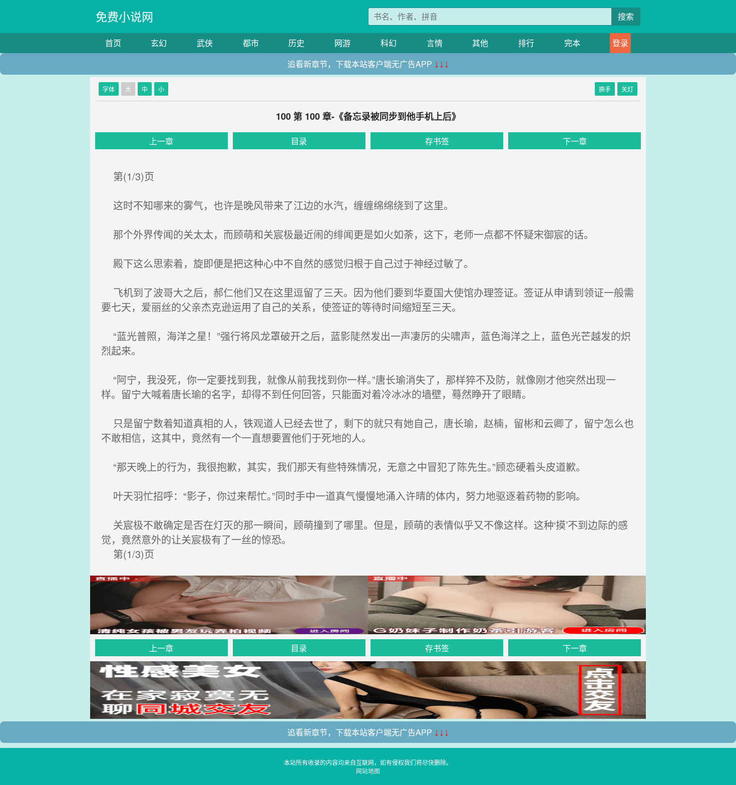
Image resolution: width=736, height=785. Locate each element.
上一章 (161, 141)
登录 (620, 43)
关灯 (627, 89)
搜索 (626, 16)
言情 (435, 43)
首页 (113, 43)
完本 (572, 43)
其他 (480, 43)
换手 (605, 89)
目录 (299, 141)
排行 (526, 43)
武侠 (205, 43)
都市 (251, 43)
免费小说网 (124, 16)
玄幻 (159, 43)
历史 (296, 43)
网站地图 (368, 770)
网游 (342, 43)
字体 (109, 89)
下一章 (575, 141)
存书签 (437, 141)
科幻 (389, 43)
